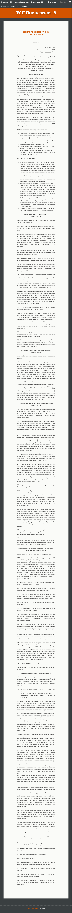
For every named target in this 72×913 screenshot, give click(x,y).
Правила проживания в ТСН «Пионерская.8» (36, 33)
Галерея (24, 6)
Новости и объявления (19, 2)
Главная (4, 2)
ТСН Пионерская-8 (36, 12)
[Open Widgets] (70, 2)
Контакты (52, 2)
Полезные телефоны (9, 6)
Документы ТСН (37, 2)
